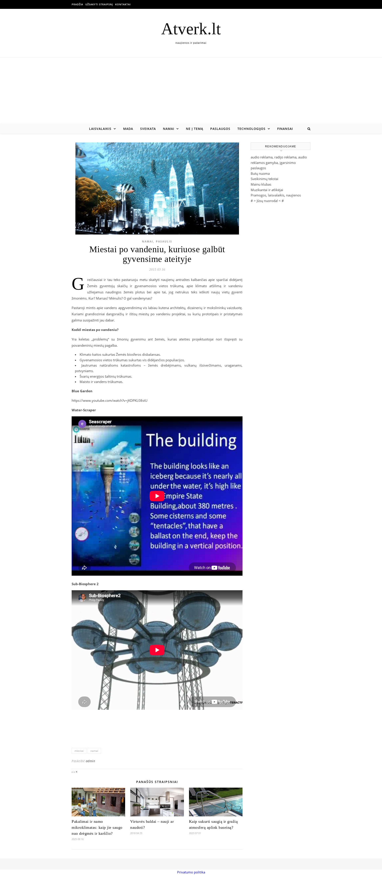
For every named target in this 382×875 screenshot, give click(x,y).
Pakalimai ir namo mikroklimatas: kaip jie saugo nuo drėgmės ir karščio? (97, 827)
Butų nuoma (260, 173)
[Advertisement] (191, 91)
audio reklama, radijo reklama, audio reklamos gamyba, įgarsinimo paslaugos (279, 162)
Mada (128, 129)
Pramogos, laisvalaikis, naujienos (276, 195)
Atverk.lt (191, 28)
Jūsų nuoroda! (267, 200)
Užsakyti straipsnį (99, 4)
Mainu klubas (261, 184)
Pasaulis (164, 241)
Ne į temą (194, 129)
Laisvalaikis (100, 129)
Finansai (285, 129)
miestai (79, 751)
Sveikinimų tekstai (264, 179)
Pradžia (77, 4)
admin (90, 761)
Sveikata (148, 129)
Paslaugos (220, 129)
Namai (168, 129)
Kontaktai (123, 4)
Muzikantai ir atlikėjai (267, 190)
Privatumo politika (191, 872)
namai (94, 751)
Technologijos (251, 129)
